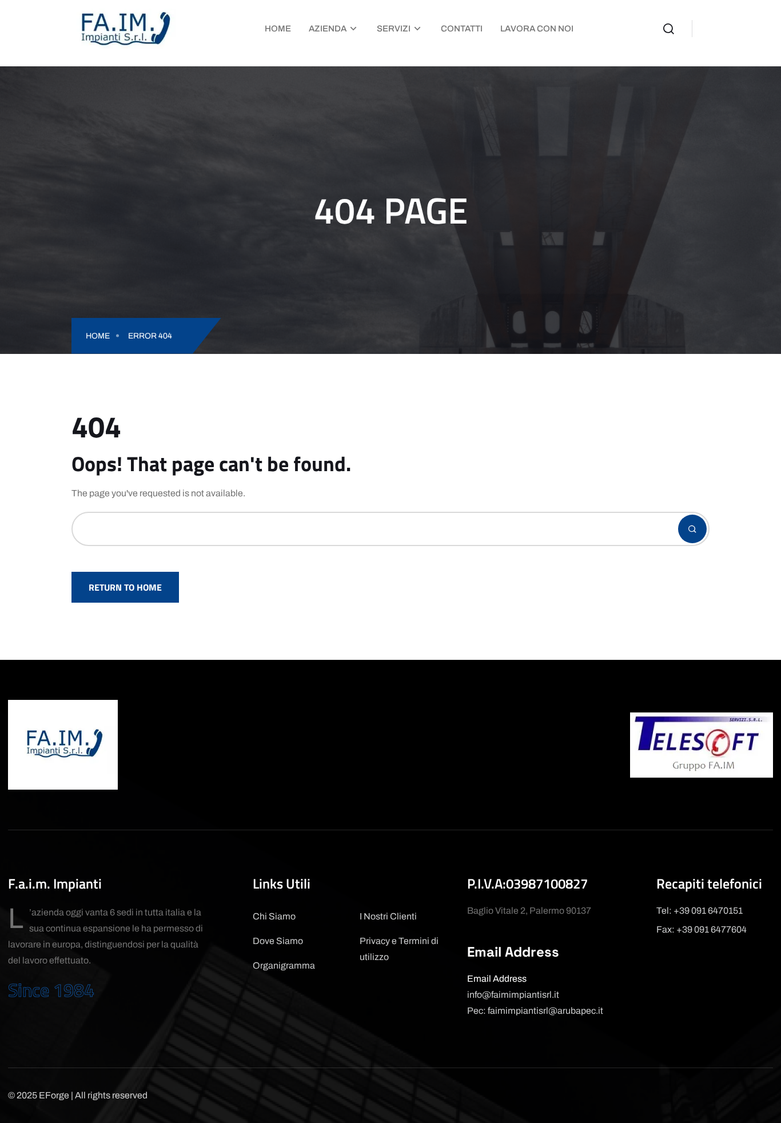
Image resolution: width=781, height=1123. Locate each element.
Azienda (327, 28)
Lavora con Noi (536, 28)
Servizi (394, 28)
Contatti (462, 28)
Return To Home (125, 587)
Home (278, 28)
